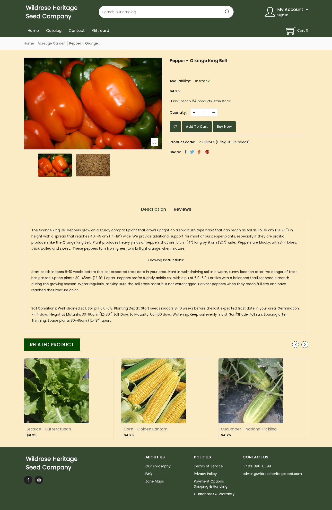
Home (33, 30)
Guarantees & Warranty (214, 494)
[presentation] (295, 344)
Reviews (182, 209)
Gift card (100, 30)
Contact (77, 30)
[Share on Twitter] (192, 152)
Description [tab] (153, 209)
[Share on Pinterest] (207, 152)
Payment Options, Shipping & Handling (210, 484)
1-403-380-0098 (257, 466)
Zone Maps (154, 481)
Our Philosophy (158, 466)
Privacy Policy (205, 473)
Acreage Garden (52, 43)
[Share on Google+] (200, 152)
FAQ (148, 473)
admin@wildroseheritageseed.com (272, 473)
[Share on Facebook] (185, 152)
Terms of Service (208, 466)
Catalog (53, 30)
